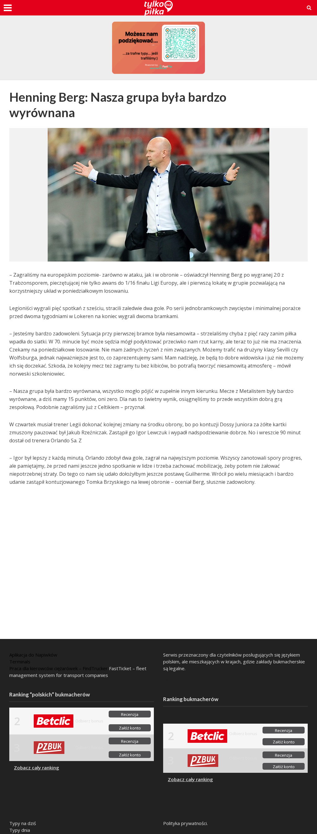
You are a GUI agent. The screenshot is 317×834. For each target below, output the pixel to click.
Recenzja (129, 714)
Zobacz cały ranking (36, 767)
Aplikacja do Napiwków (33, 655)
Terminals (19, 661)
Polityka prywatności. (185, 823)
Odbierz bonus (89, 721)
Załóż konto (130, 728)
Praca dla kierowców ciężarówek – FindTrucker (58, 668)
